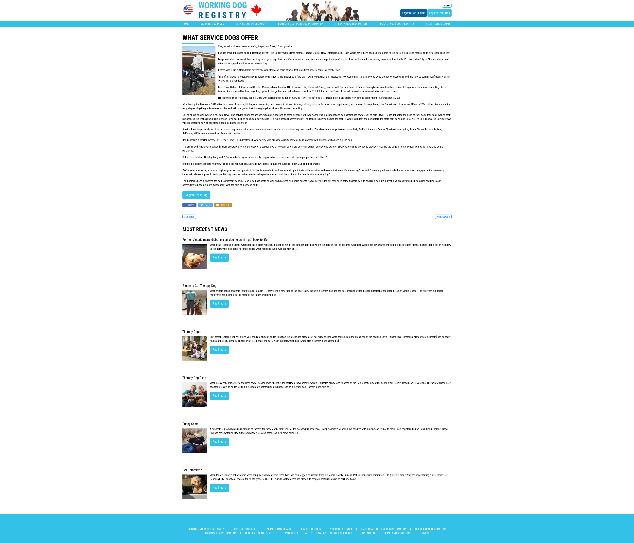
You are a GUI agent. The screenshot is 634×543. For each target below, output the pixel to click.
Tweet (207, 205)
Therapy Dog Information (351, 23)
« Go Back (189, 216)
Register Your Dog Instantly (396, 23)
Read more (219, 257)
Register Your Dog (439, 13)
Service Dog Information (251, 23)
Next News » (443, 216)
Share (191, 205)
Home (186, 23)
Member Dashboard (279, 529)
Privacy (424, 533)
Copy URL (224, 205)
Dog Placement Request (260, 533)
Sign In (447, 5)
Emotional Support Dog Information (300, 23)
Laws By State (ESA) (296, 533)
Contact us (368, 533)
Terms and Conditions (397, 533)
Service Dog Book (310, 529)
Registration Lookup (413, 13)
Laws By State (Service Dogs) (334, 533)
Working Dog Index (212, 23)
